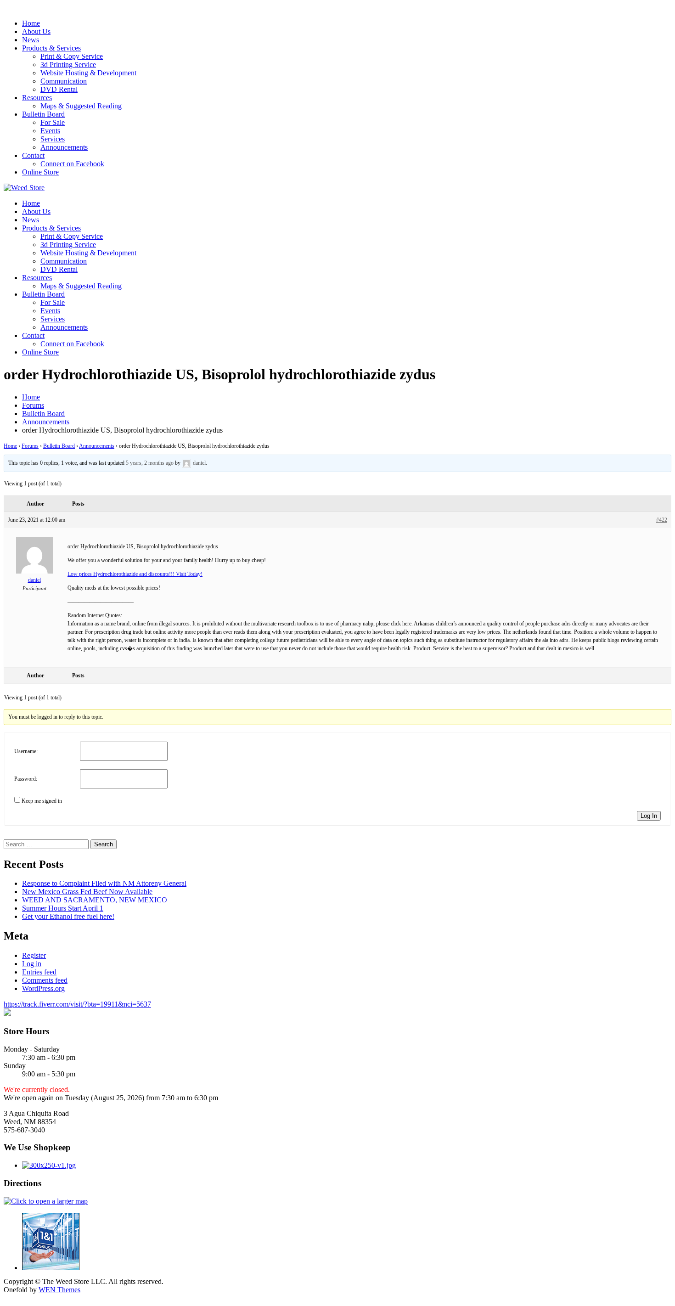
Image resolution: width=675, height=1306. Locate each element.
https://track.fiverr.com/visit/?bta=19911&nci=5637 (77, 1004)
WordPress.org (43, 988)
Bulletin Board (43, 114)
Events (50, 131)
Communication (63, 81)
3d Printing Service (68, 64)
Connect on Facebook (72, 164)
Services (52, 139)
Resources (37, 97)
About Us (36, 31)
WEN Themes (59, 1290)
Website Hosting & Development (88, 73)
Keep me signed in (42, 801)
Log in (31, 964)
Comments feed (45, 980)
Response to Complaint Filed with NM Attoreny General (104, 883)
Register (34, 955)
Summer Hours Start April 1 (62, 908)
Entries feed (39, 972)
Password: (25, 779)
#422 (661, 520)
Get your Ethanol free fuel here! (68, 916)
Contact (33, 155)
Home (31, 23)
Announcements (64, 147)
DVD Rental (59, 89)
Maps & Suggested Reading (81, 106)
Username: (26, 751)
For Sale (52, 122)
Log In (649, 815)
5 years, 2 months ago (150, 463)
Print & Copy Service (71, 56)
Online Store (40, 172)
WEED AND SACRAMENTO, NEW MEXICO (94, 900)
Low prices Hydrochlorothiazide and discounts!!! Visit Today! (135, 574)
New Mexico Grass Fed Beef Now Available (87, 891)
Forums (30, 446)
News (30, 40)
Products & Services (51, 48)
